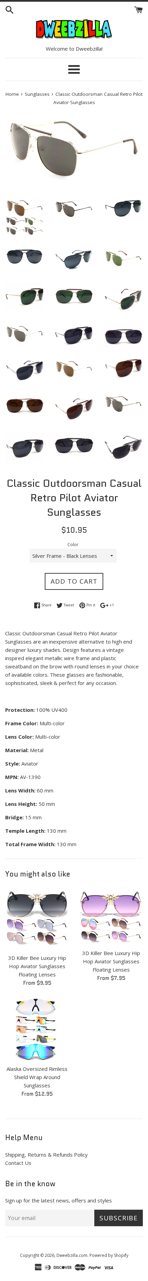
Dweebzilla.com (71, 1255)
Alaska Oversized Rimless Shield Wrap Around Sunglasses (37, 1077)
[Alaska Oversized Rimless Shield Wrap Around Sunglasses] (37, 1029)
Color (72, 544)
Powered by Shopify (108, 1255)
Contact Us (18, 1162)
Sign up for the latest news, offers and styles (58, 1200)
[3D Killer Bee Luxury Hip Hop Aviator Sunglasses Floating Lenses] (37, 918)
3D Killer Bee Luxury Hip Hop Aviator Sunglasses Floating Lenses (37, 966)
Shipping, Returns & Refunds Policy (46, 1154)
